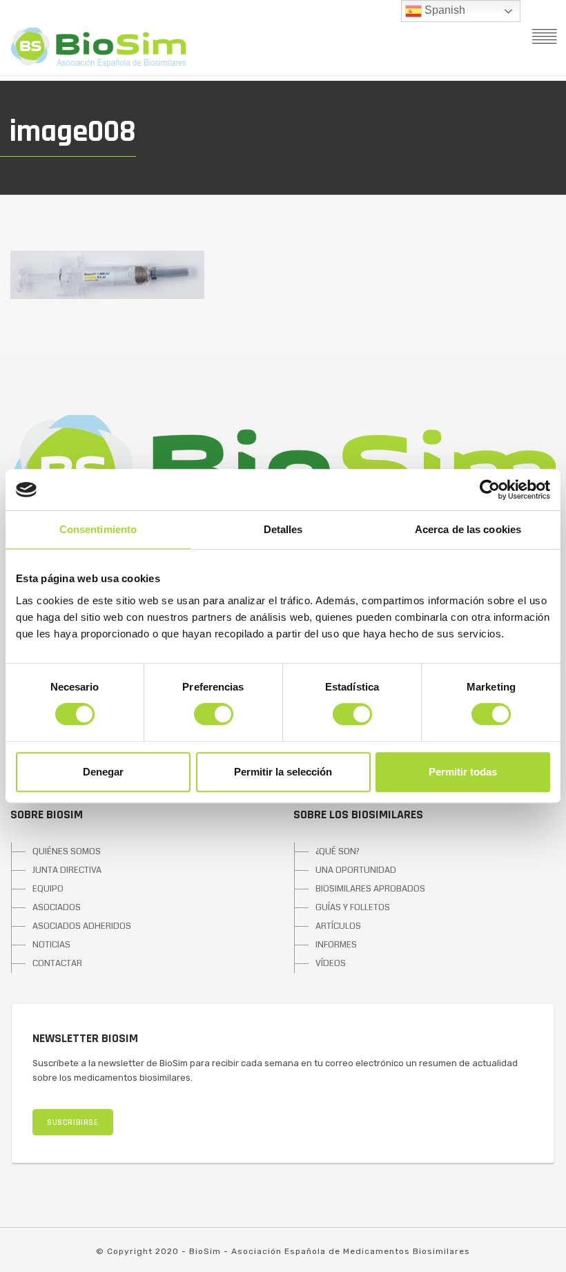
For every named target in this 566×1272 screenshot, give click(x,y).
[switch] (213, 714)
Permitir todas (463, 772)
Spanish (443, 10)
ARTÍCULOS (338, 926)
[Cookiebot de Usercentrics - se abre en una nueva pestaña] (489, 489)
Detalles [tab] (283, 529)
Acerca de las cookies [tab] (468, 529)
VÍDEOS (330, 963)
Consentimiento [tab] (98, 529)
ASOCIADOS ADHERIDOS (81, 926)
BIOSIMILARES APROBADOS (370, 889)
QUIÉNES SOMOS (66, 851)
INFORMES (336, 944)
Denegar (103, 772)
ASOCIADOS (56, 907)
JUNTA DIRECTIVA (66, 870)
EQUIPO (48, 889)
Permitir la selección (283, 772)
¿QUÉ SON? (337, 851)
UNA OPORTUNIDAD (355, 870)
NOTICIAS (51, 944)
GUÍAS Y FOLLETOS (352, 907)
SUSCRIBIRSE (73, 1122)
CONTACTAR (57, 963)
